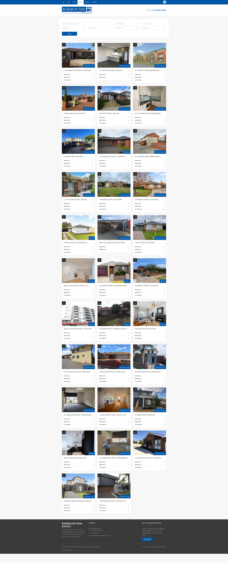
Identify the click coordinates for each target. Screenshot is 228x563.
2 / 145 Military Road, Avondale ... (111, 70)
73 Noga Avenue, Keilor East (74, 113)
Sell (74, 2)
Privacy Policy (146, 547)
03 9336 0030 (159, 10)
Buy (68, 2)
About (87, 2)
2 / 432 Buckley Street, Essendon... (148, 458)
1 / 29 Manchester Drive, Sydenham (77, 70)
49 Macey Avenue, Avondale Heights (77, 501)
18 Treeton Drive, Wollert (109, 113)
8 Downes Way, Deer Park (73, 157)
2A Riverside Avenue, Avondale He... (148, 372)
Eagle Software (162, 547)
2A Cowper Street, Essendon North (113, 286)
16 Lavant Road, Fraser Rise (145, 415)
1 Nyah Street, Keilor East (145, 243)
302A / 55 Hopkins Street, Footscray (78, 329)
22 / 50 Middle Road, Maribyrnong (148, 113)
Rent (80, 2)
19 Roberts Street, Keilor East (146, 286)
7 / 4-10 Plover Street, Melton (75, 200)
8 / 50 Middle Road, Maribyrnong (147, 157)
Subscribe (147, 539)
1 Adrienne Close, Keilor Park (110, 200)
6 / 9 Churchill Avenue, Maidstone (77, 372)
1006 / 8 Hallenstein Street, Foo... (76, 286)
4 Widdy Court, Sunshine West (75, 243)
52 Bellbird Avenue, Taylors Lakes (112, 372)
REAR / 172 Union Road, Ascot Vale (112, 243)
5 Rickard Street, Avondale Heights (113, 329)
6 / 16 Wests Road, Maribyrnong (147, 70)
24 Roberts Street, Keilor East (147, 200)
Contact (94, 2)
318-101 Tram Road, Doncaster (75, 458)
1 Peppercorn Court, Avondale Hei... (112, 501)
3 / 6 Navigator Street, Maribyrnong (113, 458)
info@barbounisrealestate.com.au (101, 535)
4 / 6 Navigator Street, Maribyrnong (78, 415)
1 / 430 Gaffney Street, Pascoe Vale (112, 415)
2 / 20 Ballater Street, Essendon (112, 157)
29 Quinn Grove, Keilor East (145, 329)
